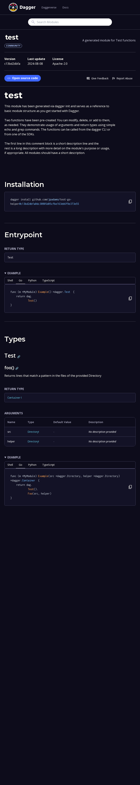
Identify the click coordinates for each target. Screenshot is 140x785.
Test (10, 257)
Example (14, 273)
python (32, 280)
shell (10, 280)
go (20, 280)
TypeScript (48, 280)
